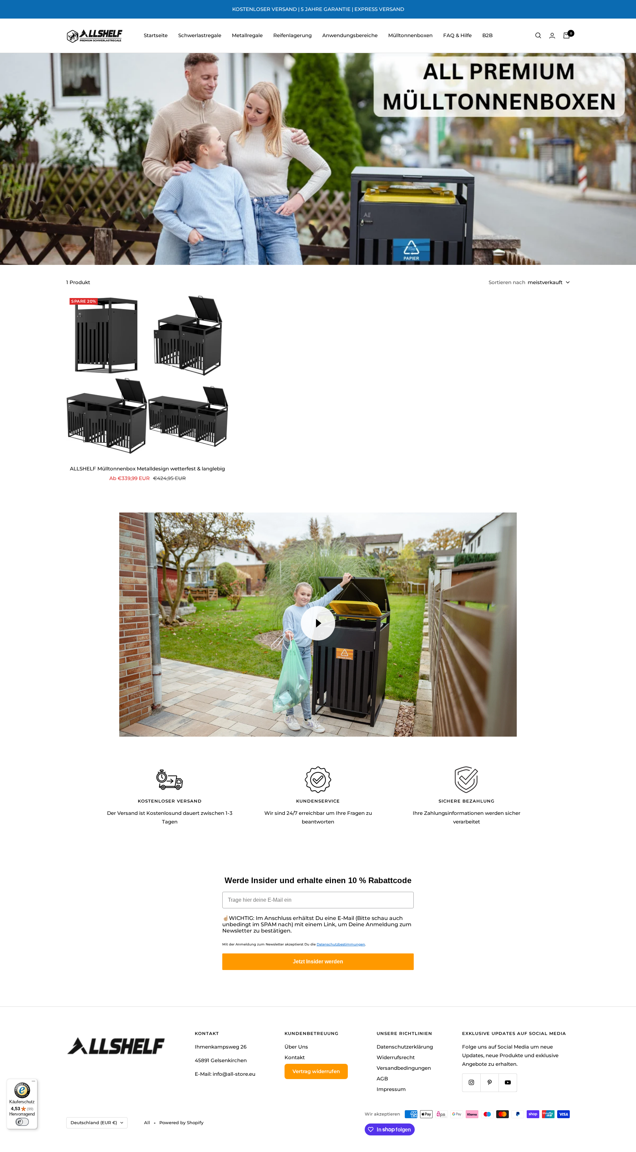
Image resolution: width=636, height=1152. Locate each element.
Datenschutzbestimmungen (341, 944)
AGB (382, 1078)
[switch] (22, 1122)
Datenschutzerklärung (405, 1047)
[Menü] (33, 1083)
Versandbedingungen (404, 1068)
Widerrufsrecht (396, 1057)
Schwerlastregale (199, 35)
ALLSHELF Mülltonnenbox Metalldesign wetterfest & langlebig (147, 468)
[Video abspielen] (318, 623)
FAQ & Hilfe (457, 35)
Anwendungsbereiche (350, 35)
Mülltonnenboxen (410, 35)
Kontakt (295, 1057)
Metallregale (247, 35)
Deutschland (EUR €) (94, 1122)
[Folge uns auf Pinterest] (489, 1082)
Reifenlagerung (292, 35)
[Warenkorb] (566, 35)
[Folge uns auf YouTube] (508, 1082)
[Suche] (538, 35)
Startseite (156, 35)
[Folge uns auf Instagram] (471, 1082)
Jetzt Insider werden (318, 961)
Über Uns (296, 1047)
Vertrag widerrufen (316, 1071)
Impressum (391, 1089)
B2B (487, 35)
